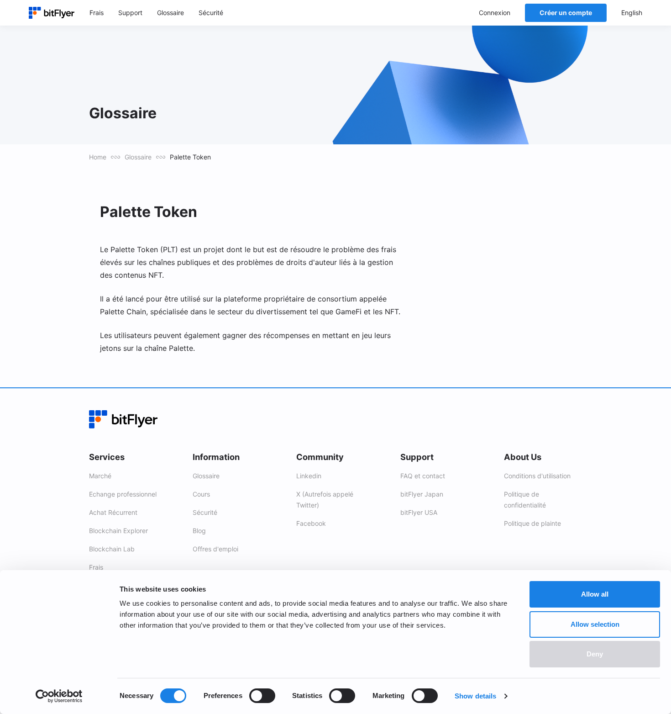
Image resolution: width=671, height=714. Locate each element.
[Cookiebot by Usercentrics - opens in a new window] (59, 696)
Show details (475, 696)
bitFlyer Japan (421, 494)
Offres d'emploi (215, 549)
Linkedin (308, 476)
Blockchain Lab (112, 549)
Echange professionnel (123, 494)
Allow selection (595, 624)
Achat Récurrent (113, 512)
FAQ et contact (422, 476)
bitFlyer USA (418, 512)
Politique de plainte (532, 523)
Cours (201, 494)
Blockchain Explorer (118, 530)
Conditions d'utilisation (537, 476)
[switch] (262, 695)
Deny (595, 654)
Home (97, 157)
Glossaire (138, 157)
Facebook (311, 523)
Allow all (594, 594)
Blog (199, 530)
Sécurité (205, 512)
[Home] (51, 13)
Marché (100, 476)
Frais (96, 567)
